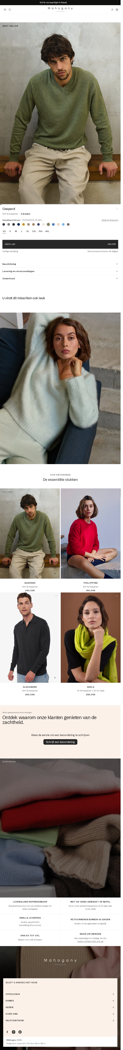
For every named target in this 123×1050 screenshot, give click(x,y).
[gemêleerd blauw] (53, 224)
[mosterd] (23, 224)
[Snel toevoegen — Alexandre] (54, 677)
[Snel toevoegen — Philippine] (115, 573)
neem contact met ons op (90, 941)
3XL (41, 231)
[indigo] (38, 224)
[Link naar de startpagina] (60, 9)
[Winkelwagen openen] (117, 9)
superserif (21, 1043)
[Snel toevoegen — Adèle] (115, 677)
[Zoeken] (10, 9)
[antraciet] (3, 224)
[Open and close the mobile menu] (5, 9)
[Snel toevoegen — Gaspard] (54, 573)
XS (4, 231)
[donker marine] (18, 224)
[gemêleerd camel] (33, 224)
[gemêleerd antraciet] (13, 224)
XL (27, 231)
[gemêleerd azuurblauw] (63, 224)
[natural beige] (58, 224)
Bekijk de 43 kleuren (110, 220)
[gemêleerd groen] (48, 224)
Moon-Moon (40, 1043)
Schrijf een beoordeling (60, 742)
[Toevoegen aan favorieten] (117, 209)
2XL (34, 231)
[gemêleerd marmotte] (68, 224)
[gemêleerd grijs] (8, 224)
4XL (47, 231)
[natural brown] (28, 224)
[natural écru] (43, 224)
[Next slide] (116, 113)
